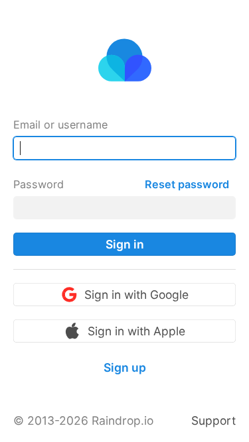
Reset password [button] (187, 184)
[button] (124, 244)
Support (213, 420)
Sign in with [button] (136, 295)
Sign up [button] (125, 367)
